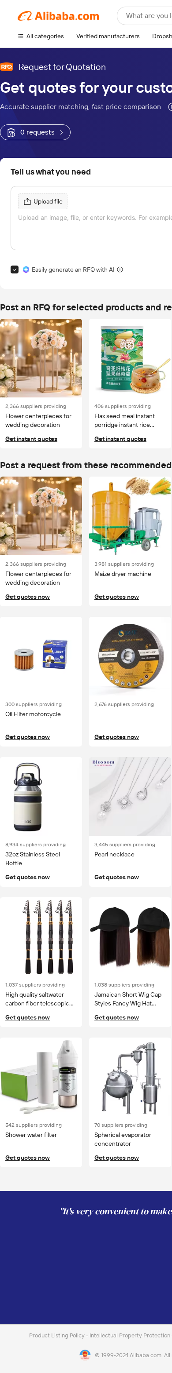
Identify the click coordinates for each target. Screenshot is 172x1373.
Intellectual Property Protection (131, 1335)
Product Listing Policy (57, 1335)
